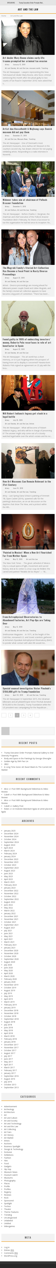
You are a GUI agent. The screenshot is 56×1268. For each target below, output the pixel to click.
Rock (6, 1197)
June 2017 (8, 1059)
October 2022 (10, 896)
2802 (6, 764)
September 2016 (11, 1076)
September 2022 (11, 899)
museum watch (34, 68)
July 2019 (8, 993)
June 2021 (8, 933)
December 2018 (11, 1010)
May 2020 (8, 970)
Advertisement (10, 1106)
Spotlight (8, 1203)
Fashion (7, 1157)
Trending (44, 68)
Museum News (23, 139)
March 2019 (9, 1002)
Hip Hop (7, 1169)
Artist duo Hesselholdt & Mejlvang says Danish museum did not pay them (27, 130)
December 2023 (11, 859)
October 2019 (10, 987)
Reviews (7, 1195)
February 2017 (10, 1070)
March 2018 (9, 1036)
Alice (6, 789)
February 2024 (10, 853)
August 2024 (9, 845)
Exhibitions (8, 1155)
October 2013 (10, 1084)
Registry (7, 1192)
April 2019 (8, 999)
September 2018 (11, 1019)
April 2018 (8, 1033)
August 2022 (9, 902)
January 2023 (9, 887)
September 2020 (11, 959)
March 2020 (9, 976)
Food (6, 1163)
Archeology (9, 1109)
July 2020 (8, 964)
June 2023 (8, 873)
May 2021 (8, 936)
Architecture (9, 1112)
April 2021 (8, 939)
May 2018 (8, 1030)
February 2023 (10, 885)
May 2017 (8, 1061)
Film (6, 1160)
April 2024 (8, 848)
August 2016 (9, 1079)
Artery (7, 64)
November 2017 (11, 1047)
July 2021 (8, 930)
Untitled (7, 1223)
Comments (11, 1253)
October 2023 (10, 865)
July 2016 (8, 1081)
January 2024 (9, 856)
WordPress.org (10, 1256)
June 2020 (8, 967)
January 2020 (9, 982)
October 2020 (10, 956)
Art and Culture (10, 210)
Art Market (8, 1138)
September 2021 (11, 925)
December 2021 (11, 916)
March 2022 (9, 910)
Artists (31, 424)
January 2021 (9, 947)
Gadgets (7, 1166)
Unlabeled (8, 1220)
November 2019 (11, 984)
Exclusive (8, 1152)
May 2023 (8, 876)
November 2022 (11, 893)
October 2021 (10, 922)
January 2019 (9, 1007)
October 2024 (10, 839)
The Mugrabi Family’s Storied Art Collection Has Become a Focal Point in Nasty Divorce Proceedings (26, 271)
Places (7, 1183)
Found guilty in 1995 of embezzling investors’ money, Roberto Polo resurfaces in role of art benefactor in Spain (27, 342)
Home (3, 16)
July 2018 (8, 1024)
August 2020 (9, 962)
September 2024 (11, 842)
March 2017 (9, 1067)
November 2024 (11, 836)
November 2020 (11, 953)
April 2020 (8, 973)
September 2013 (11, 1087)
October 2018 (10, 1016)
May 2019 (8, 996)
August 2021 (9, 927)
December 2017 (11, 1044)
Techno (7, 1206)
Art (5, 1115)
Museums (8, 1177)
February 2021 (10, 944)
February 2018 (10, 1039)
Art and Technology (12, 1123)
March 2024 (9, 850)
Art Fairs (7, 1132)
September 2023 (11, 867)
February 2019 (10, 1004)
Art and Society (10, 68)
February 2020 (10, 979)
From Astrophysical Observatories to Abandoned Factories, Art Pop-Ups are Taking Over (27, 620)
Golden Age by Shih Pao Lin (16, 761)
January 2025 (9, 830)
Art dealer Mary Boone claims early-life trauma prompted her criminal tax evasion (25, 59)
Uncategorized (10, 1217)
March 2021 (9, 942)
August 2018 (9, 1022)
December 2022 (11, 890)
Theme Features (11, 1212)
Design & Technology (13, 1149)
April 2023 (8, 879)
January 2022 (9, 913)
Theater (7, 1209)
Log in (7, 1247)
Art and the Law (22, 68)
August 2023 (9, 870)
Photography (9, 1180)
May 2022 (8, 907)
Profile (7, 1186)
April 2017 (8, 1064)
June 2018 (8, 1027)
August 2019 (9, 990)
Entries (9, 1250)
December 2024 (11, 833)
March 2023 (9, 882)
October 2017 (10, 1050)
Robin (6, 809)
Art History (8, 1135)
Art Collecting (10, 1129)
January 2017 (9, 1073)
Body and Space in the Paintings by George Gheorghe (27, 758)
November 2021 (11, 919)
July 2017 (8, 1056)
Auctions (8, 1143)
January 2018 (9, 1041)
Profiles (7, 1189)
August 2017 (9, 1053)
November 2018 (11, 1013)
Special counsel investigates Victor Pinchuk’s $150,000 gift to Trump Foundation (27, 690)
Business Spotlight (12, 1146)
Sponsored (9, 1200)
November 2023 (11, 862)
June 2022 (8, 905)
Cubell (6, 794)
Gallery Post (18, 806)
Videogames (9, 1226)
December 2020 (11, 950)
